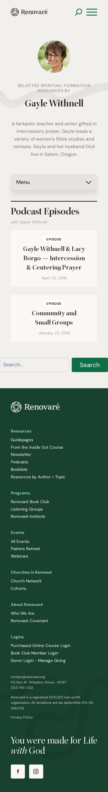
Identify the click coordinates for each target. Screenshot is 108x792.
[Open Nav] (91, 12)
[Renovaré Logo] (29, 12)
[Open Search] (78, 12)
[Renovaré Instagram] (36, 771)
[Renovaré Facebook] (18, 771)
